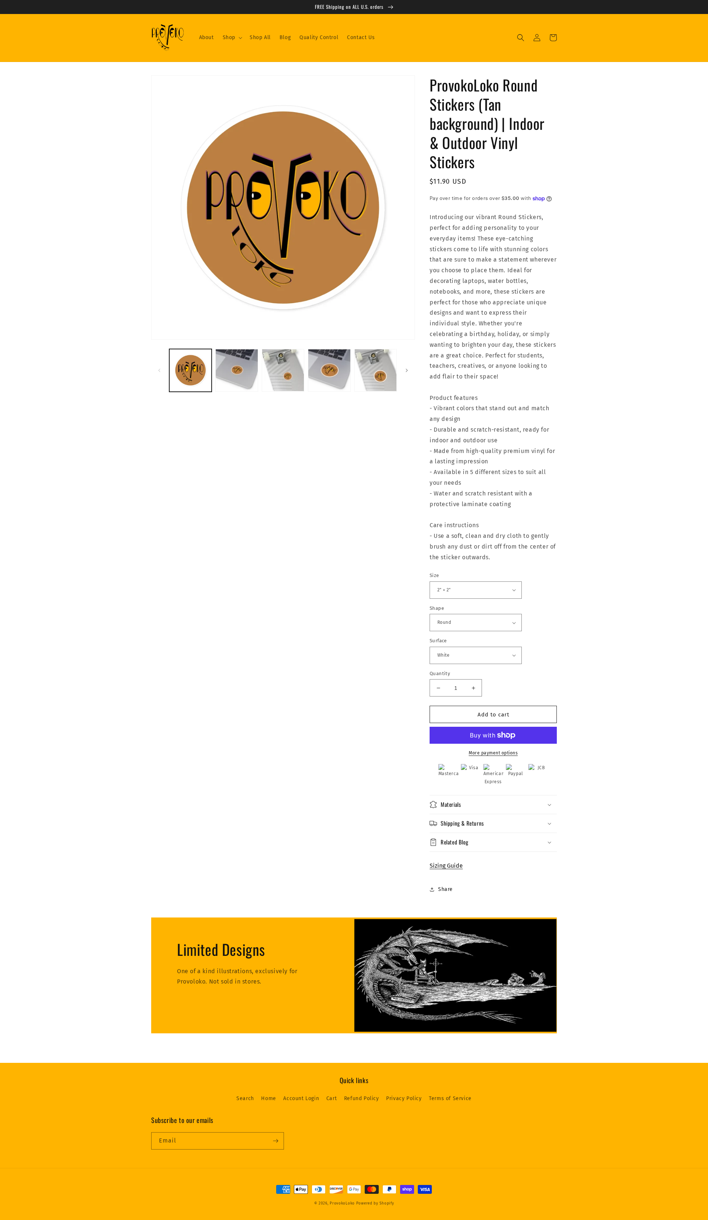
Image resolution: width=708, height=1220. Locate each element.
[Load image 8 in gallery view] (329, 370)
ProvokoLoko (342, 1203)
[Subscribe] (275, 1141)
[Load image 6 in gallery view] (236, 370)
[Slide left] (159, 370)
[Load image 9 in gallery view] (375, 370)
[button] (231, 37)
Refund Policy (361, 1098)
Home (268, 1098)
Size (434, 575)
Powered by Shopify (375, 1203)
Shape (437, 608)
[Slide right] (407, 370)
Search (245, 1098)
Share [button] (445, 889)
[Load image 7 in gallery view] (283, 370)
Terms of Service (450, 1098)
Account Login (301, 1098)
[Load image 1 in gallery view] (190, 370)
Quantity (440, 673)
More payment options (493, 753)
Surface (438, 640)
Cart (331, 1098)
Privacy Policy (403, 1098)
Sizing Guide (446, 865)
